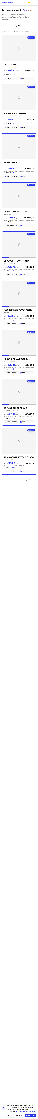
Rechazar (19, 1115)
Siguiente (28, 480)
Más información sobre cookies (25, 1111)
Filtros (20, 26)
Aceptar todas (30, 1115)
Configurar (9, 1115)
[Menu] (35, 3)
